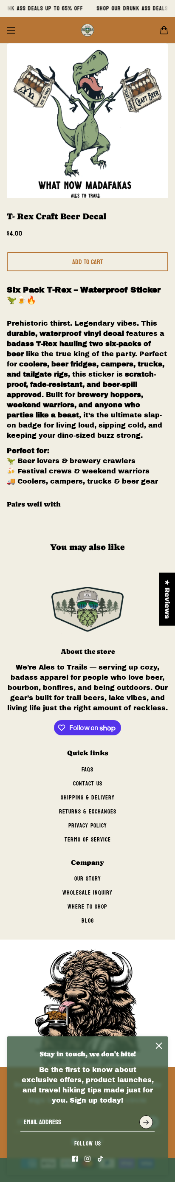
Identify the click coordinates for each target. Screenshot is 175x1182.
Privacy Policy (87, 825)
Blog (88, 920)
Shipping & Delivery (88, 797)
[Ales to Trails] (87, 30)
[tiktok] (100, 1158)
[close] (159, 1045)
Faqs (87, 769)
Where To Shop (87, 906)
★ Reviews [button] (167, 599)
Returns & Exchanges (87, 811)
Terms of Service (88, 839)
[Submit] (146, 1122)
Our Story (87, 878)
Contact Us (87, 783)
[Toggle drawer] (11, 30)
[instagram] (87, 1158)
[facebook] (74, 1158)
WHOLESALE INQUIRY (87, 892)
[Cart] (164, 30)
